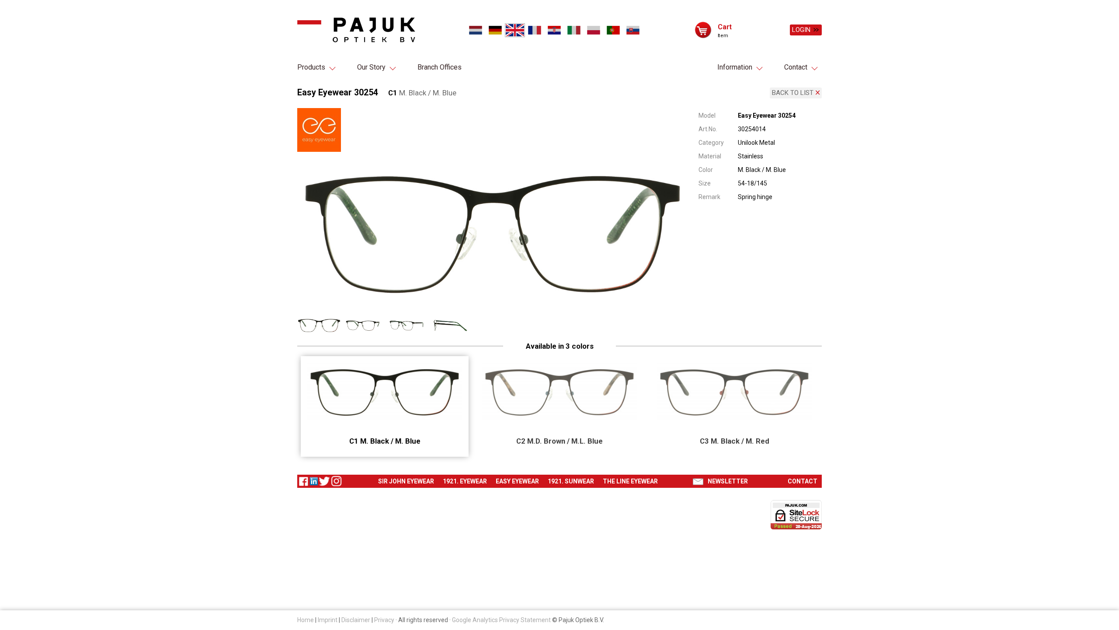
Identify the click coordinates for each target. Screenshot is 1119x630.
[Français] (534, 30)
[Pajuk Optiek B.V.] (356, 30)
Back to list (792, 93)
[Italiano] (573, 30)
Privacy (384, 619)
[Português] (613, 30)
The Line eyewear (630, 481)
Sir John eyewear (406, 481)
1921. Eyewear (465, 481)
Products (311, 67)
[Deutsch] (495, 30)
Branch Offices (439, 67)
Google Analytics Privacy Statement (501, 619)
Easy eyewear (517, 481)
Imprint (327, 619)
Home (305, 619)
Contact (795, 67)
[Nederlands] (475, 30)
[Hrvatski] (554, 30)
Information (734, 67)
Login (801, 30)
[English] (515, 30)
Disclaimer (355, 619)
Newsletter (728, 481)
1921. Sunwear (571, 481)
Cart (725, 26)
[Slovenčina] (632, 30)
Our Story (371, 67)
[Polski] (593, 30)
